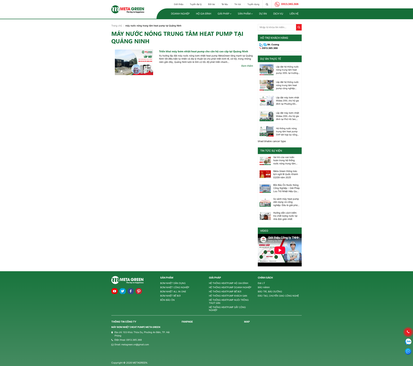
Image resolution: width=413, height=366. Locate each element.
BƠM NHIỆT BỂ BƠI (170, 295)
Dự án (263, 13)
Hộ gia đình (203, 13)
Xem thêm (247, 65)
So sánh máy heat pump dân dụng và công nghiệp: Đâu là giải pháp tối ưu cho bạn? (286, 202)
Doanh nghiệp (180, 13)
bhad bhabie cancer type (272, 141)
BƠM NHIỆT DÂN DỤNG (173, 283)
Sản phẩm (244, 13)
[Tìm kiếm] (267, 4)
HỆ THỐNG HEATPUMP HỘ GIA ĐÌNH (228, 283)
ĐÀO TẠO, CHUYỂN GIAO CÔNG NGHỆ (278, 295)
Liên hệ (294, 13)
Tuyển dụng (253, 4)
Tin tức (237, 4)
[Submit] (299, 27)
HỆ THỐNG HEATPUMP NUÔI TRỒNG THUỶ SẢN (229, 301)
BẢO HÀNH (264, 287)
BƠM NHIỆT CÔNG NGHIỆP (174, 287)
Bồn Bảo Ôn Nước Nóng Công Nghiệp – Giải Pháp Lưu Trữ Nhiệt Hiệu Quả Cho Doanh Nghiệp (286, 188)
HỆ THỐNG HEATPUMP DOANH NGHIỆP (230, 287)
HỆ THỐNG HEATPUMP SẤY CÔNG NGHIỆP (227, 308)
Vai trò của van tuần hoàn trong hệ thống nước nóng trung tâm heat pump (284, 160)
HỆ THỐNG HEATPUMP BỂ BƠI (225, 291)
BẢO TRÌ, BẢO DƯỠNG (270, 291)
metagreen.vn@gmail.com (135, 344)
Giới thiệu (178, 4)
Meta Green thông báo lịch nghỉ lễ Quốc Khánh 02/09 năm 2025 (285, 174)
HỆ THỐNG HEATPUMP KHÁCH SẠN (228, 295)
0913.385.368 (270, 48)
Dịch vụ (278, 13)
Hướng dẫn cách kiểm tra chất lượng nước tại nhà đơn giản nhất (285, 215)
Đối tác (211, 4)
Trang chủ (116, 25)
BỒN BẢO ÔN (167, 300)
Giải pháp (223, 13)
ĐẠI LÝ (261, 283)
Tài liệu (225, 4)
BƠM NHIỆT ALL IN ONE (173, 291)
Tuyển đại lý (196, 4)
